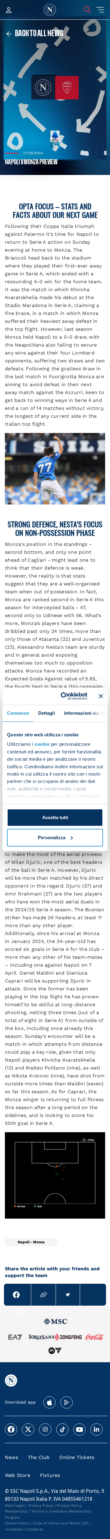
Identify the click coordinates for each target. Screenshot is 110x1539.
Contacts (34, 1529)
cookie (42, 744)
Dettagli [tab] (46, 712)
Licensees (14, 1529)
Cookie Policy (17, 1523)
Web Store (17, 1475)
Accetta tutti (55, 817)
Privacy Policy (40, 1505)
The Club (39, 1457)
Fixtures (50, 1475)
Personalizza (51, 837)
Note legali (15, 1505)
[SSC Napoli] (50, 10)
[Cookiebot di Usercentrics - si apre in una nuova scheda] (64, 696)
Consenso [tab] (18, 712)
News (11, 1457)
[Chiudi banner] (101, 696)
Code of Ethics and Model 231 (60, 1523)
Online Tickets (76, 1457)
